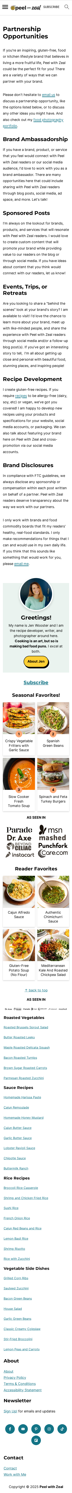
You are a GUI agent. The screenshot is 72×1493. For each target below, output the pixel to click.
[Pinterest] (36, 1429)
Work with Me (15, 1474)
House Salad (13, 1309)
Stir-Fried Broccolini (18, 1339)
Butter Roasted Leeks (19, 1037)
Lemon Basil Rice (16, 1238)
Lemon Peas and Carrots (22, 1349)
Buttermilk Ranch (16, 1168)
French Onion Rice (17, 1218)
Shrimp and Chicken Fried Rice (26, 1198)
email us (48, 95)
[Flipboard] (36, 1440)
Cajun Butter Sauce (17, 1128)
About (8, 1371)
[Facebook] (10, 1429)
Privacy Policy (15, 1378)
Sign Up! (10, 1411)
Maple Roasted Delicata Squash (27, 1047)
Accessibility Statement (23, 1390)
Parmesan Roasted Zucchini (24, 1078)
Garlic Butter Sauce (18, 1138)
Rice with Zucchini (17, 1259)
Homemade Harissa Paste (22, 1097)
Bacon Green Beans (18, 1298)
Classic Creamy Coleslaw (22, 1329)
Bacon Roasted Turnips (20, 1058)
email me (21, 564)
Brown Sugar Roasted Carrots (25, 1068)
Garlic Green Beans (17, 1319)
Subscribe (36, 682)
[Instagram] (49, 1429)
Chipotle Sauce (15, 1158)
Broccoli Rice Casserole (21, 1188)
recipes (21, 396)
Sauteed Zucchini (16, 1288)
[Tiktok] (62, 1429)
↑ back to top (36, 990)
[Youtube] (23, 1429)
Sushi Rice (11, 1208)
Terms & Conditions (20, 1384)
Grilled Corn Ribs (16, 1278)
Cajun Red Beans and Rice (22, 1228)
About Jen (36, 661)
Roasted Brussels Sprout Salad (26, 1027)
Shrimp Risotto (14, 1249)
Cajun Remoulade (16, 1107)
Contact (10, 1468)
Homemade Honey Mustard (24, 1118)
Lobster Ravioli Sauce (19, 1148)
